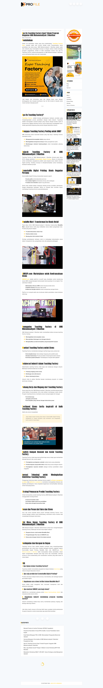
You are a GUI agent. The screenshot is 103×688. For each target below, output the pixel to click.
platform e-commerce (35, 482)
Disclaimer (69, 99)
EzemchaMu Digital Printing (43, 159)
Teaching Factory (27, 118)
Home (23, 30)
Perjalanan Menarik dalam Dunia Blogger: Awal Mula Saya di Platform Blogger (74, 162)
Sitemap (68, 103)
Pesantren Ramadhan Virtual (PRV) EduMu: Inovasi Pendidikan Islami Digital (42, 631)
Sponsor (69, 88)
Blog (68, 84)
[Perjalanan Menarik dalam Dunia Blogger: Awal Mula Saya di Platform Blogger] (74, 159)
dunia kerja (57, 569)
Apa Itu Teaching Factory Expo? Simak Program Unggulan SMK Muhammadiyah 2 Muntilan (40, 644)
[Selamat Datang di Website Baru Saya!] (74, 183)
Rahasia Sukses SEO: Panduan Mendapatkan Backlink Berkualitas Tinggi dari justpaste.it (74, 122)
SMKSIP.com (25, 279)
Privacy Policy (70, 101)
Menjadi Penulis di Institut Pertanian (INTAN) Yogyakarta (38, 628)
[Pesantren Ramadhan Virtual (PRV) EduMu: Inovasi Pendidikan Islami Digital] (74, 133)
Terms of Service (71, 105)
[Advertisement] (51, 17)
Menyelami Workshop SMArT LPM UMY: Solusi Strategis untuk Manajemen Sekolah (43, 653)
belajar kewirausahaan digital (52, 592)
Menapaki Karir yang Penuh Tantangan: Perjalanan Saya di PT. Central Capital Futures (73, 197)
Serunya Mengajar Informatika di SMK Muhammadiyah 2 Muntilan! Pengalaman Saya (41, 640)
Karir (26, 30)
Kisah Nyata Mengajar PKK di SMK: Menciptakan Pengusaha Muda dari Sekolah (42, 635)
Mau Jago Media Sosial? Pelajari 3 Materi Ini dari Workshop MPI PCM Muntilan (42, 648)
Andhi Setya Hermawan (56, 683)
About (68, 95)
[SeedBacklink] (74, 42)
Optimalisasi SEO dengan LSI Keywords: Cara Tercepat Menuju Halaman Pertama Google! (73, 148)
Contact (68, 97)
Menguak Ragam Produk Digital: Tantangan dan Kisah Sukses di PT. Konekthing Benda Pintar (74, 174)
